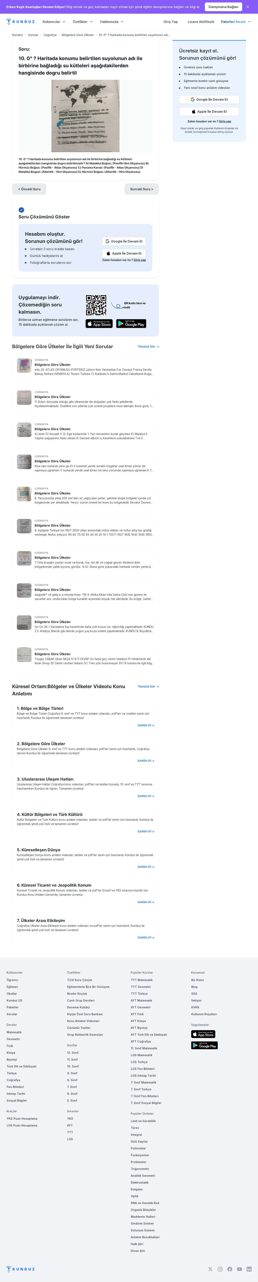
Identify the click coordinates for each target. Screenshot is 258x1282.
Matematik (14, 1032)
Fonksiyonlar (140, 1155)
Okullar (12, 993)
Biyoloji (12, 1059)
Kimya (11, 1052)
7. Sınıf (72, 1087)
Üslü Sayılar (139, 1141)
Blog (194, 986)
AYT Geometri (140, 1007)
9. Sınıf (72, 1073)
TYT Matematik (142, 980)
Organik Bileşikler (143, 1209)
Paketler (13, 1007)
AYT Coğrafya (141, 1041)
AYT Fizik (137, 1014)
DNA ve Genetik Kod (145, 1203)
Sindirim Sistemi (142, 1223)
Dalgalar (137, 1189)
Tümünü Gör (146, 346)
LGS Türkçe (139, 1062)
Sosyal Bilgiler (17, 1100)
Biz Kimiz (197, 980)
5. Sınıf (72, 1100)
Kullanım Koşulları (224, 128)
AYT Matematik (141, 1000)
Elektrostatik (140, 1182)
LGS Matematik (141, 1055)
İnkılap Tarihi (16, 1093)
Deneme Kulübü (78, 1007)
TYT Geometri (141, 986)
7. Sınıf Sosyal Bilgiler (146, 1103)
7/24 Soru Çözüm (79, 980)
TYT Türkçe (139, 993)
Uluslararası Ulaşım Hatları (47, 779)
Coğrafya (50, 35)
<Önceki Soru (29, 189)
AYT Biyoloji (139, 1027)
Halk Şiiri (137, 1244)
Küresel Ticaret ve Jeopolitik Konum (56, 885)
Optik (134, 1196)
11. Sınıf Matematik (144, 1048)
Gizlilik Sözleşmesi (196, 131)
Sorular (33, 35)
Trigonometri (140, 1168)
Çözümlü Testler (79, 1027)
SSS (194, 993)
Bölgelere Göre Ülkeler (78, 35)
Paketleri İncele (233, 22)
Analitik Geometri (143, 1175)
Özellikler (80, 22)
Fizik (10, 1046)
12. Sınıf (72, 1052)
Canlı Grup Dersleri (81, 1000)
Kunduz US (14, 1000)
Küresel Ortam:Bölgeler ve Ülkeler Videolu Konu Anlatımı (83, 690)
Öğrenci (12, 980)
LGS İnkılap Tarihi (143, 1075)
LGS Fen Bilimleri (143, 1068)
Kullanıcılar (51, 22)
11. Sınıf (72, 1059)
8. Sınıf (72, 1080)
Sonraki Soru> (141, 189)
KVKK (195, 1007)
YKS (70, 1118)
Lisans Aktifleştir (201, 22)
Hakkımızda (109, 22)
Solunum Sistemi (143, 1230)
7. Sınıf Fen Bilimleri (145, 1096)
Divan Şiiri (138, 1250)
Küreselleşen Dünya (41, 849)
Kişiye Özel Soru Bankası (85, 1014)
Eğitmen (12, 986)
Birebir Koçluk (77, 993)
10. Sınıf (73, 1066)
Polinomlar (138, 1148)
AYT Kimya (138, 1021)
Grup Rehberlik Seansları (85, 1034)
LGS (70, 1139)
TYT (70, 1132)
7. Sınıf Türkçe (141, 1089)
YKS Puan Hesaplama (22, 1118)
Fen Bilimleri (15, 1087)
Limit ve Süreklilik (143, 1121)
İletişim (196, 1000)
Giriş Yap (170, 22)
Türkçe (12, 1073)
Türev (135, 1128)
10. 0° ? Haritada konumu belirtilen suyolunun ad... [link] (134, 35)
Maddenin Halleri (143, 1216)
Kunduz (17, 35)
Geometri (13, 1039)
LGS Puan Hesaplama (22, 1125)
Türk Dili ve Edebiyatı (21, 1066)
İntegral (136, 1134)
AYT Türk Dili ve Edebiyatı (149, 1034)
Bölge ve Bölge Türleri (42, 708)
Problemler (138, 1162)
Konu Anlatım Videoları (83, 1021)
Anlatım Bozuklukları (145, 1237)
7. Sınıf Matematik (143, 1082)
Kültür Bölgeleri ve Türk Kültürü (52, 814)
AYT (70, 1125)
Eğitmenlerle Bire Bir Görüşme (88, 986)
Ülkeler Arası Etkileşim (43, 920)
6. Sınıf (72, 1093)
